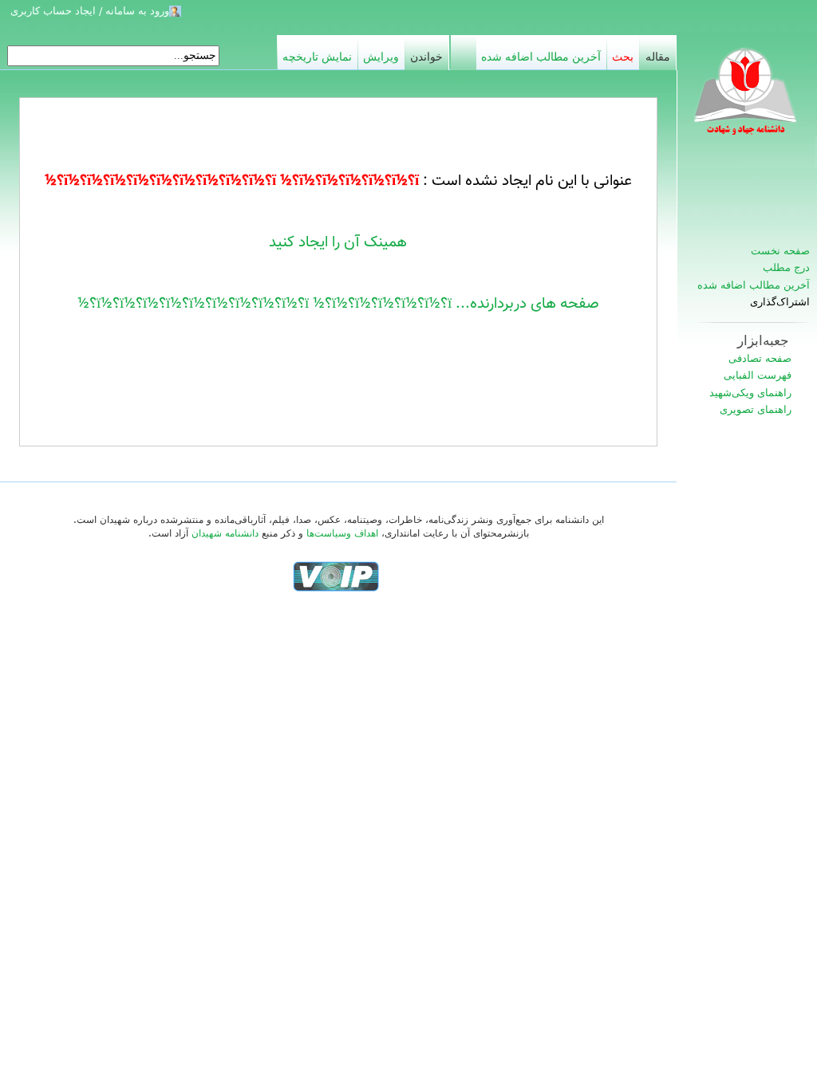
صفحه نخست (780, 251)
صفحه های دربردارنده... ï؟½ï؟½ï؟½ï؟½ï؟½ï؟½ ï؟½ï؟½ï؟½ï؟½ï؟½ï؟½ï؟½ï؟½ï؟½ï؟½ (338, 304)
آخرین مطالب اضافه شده (753, 285)
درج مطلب (786, 267)
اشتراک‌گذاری (780, 302)
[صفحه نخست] (747, 99)
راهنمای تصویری (755, 409)
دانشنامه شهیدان (225, 533)
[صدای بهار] (336, 575)
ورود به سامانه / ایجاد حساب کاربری (89, 11)
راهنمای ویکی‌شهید (750, 393)
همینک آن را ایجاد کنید (338, 242)
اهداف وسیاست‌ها (342, 533)
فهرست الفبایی (757, 375)
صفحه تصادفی (759, 358)
